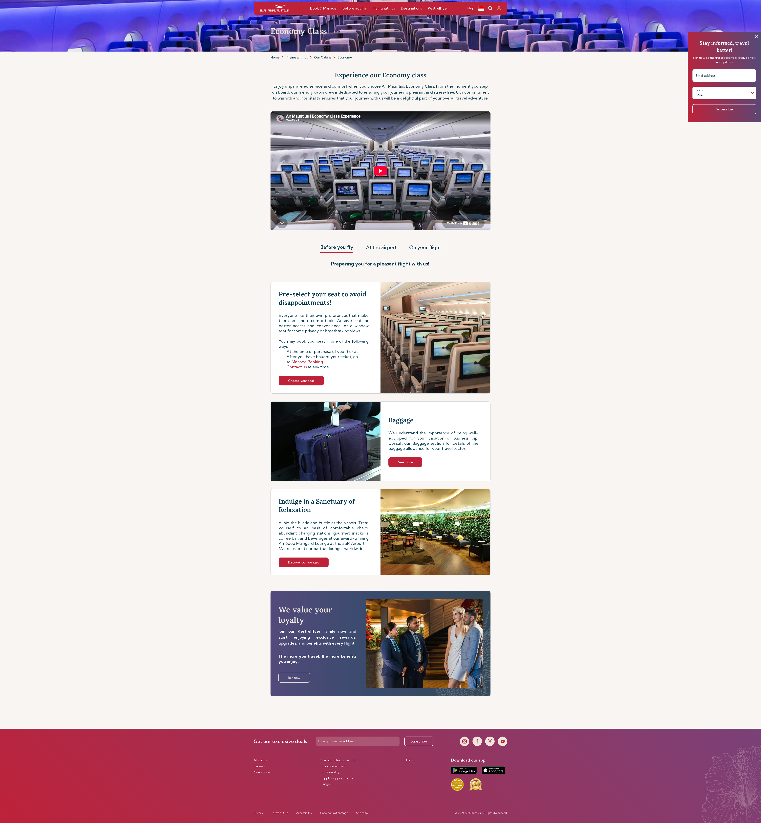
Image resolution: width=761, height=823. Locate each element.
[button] (481, 8)
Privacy (258, 813)
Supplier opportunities (337, 778)
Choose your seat (301, 381)
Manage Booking (308, 361)
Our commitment (334, 766)
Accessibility (304, 813)
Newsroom (262, 772)
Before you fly (336, 247)
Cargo (325, 784)
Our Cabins (322, 57)
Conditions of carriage (334, 813)
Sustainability (330, 772)
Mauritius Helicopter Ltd (338, 760)
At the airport (381, 247)
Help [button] (470, 8)
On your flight (425, 247)
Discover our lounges (303, 562)
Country (700, 89)
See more (405, 462)
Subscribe (419, 741)
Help (409, 760)
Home (275, 57)
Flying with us (297, 57)
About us (260, 760)
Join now (294, 678)
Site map (362, 813)
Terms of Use (279, 813)
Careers (260, 766)
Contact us (308, 366)
